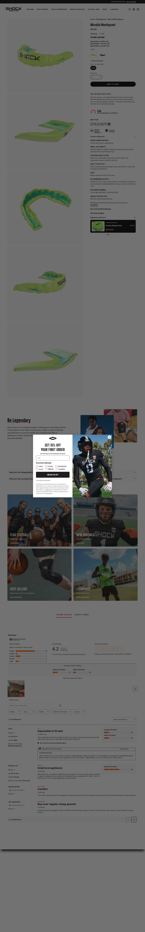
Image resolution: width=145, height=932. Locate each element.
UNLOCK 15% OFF (52, 475)
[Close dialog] (109, 437)
